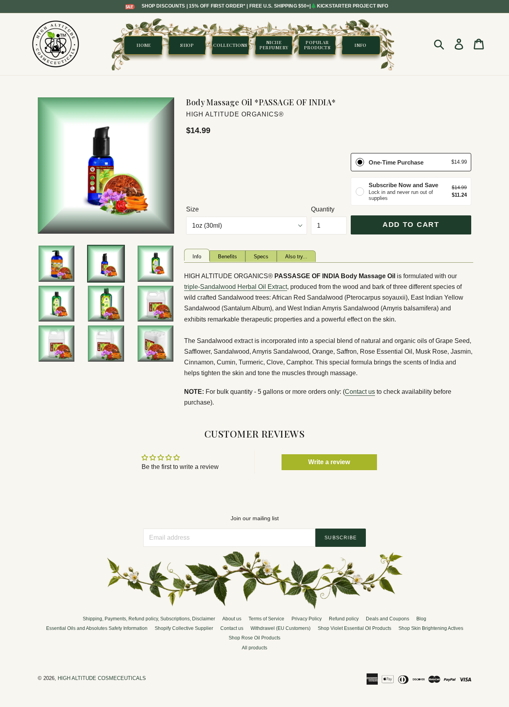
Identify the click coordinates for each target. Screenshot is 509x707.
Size (192, 209)
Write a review (329, 462)
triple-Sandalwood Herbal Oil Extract (235, 286)
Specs (261, 257)
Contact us (360, 391)
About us (231, 619)
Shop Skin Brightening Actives (430, 628)
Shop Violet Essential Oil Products (354, 628)
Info (196, 257)
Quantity (322, 209)
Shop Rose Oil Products (254, 638)
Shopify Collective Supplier (184, 628)
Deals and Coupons (387, 619)
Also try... (296, 257)
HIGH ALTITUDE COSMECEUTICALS (102, 678)
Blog (421, 619)
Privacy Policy (306, 619)
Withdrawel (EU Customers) (281, 628)
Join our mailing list (255, 518)
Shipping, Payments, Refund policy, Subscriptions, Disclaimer (149, 619)
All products (254, 648)
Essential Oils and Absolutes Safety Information (97, 628)
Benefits (227, 257)
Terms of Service (266, 619)
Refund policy (344, 619)
